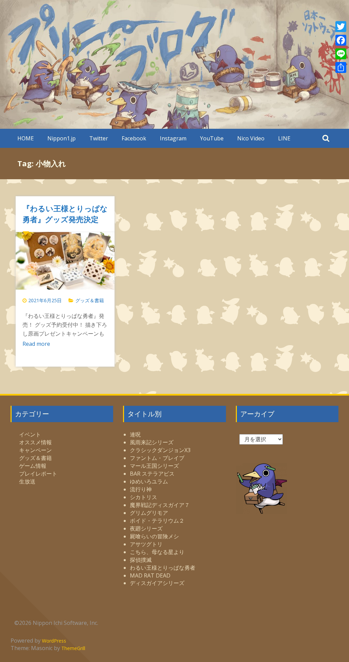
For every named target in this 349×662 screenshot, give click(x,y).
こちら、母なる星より (157, 552)
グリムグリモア (149, 513)
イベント (30, 434)
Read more (36, 344)
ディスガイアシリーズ (157, 583)
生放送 (27, 481)
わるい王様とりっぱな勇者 (162, 567)
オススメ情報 (35, 442)
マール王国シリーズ (154, 465)
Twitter (98, 138)
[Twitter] (341, 26)
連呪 (135, 434)
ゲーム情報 (32, 465)
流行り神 (141, 489)
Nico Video (250, 138)
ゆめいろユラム (149, 481)
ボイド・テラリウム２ (157, 520)
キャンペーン (35, 450)
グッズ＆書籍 (89, 300)
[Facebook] (341, 40)
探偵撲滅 (141, 560)
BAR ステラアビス (152, 473)
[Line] (341, 54)
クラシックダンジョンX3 (160, 450)
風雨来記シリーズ (151, 442)
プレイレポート (38, 473)
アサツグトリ (146, 544)
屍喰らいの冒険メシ (154, 536)
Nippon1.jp (61, 138)
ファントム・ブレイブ (157, 458)
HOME (25, 138)
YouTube (212, 138)
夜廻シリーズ (146, 528)
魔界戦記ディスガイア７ (160, 505)
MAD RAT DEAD (150, 575)
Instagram (173, 138)
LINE (284, 138)
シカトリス (143, 497)
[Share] (341, 67)
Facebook (134, 138)
